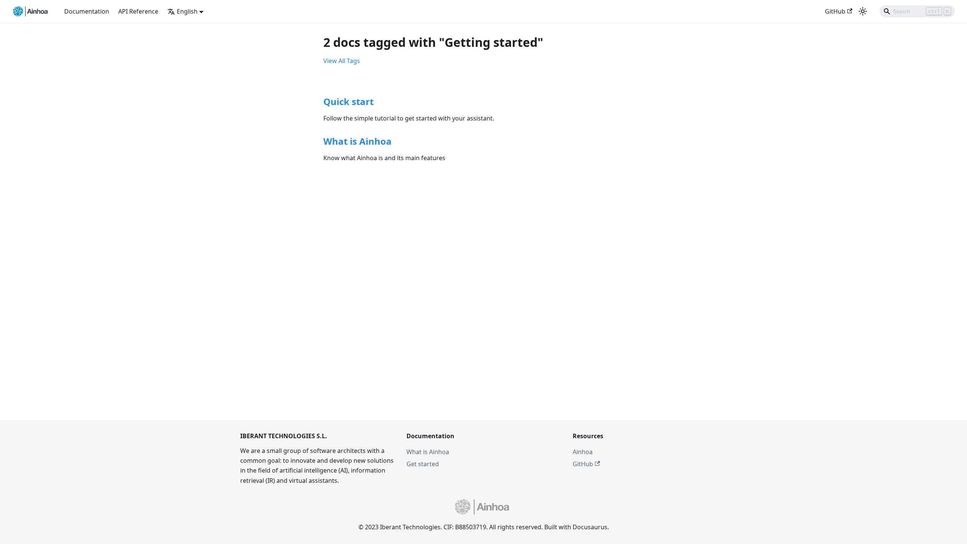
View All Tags (341, 61)
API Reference (138, 11)
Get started (422, 464)
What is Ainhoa (427, 452)
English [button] (187, 11)
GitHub (835, 11)
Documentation (86, 11)
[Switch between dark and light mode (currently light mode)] (863, 11)
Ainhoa (583, 452)
